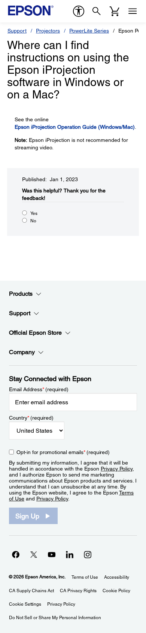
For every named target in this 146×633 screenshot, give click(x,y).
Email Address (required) (39, 389)
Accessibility (116, 577)
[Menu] (133, 11)
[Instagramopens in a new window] (87, 554)
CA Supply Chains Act (31, 590)
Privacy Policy (117, 469)
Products (21, 293)
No (33, 220)
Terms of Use (85, 577)
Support (17, 31)
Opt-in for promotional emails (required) (63, 452)
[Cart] (115, 11)
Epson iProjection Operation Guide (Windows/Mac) (75, 127)
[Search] (97, 11)
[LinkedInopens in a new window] (69, 554)
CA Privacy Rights (78, 590)
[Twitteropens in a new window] (33, 554)
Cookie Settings (25, 604)
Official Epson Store (35, 332)
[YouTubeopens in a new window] (51, 554)
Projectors (48, 31)
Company (22, 352)
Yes (33, 213)
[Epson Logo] (30, 10)
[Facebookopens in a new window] (15, 554)
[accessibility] (79, 11)
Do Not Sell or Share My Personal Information (55, 617)
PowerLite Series (89, 31)
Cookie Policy (116, 590)
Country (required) (31, 418)
